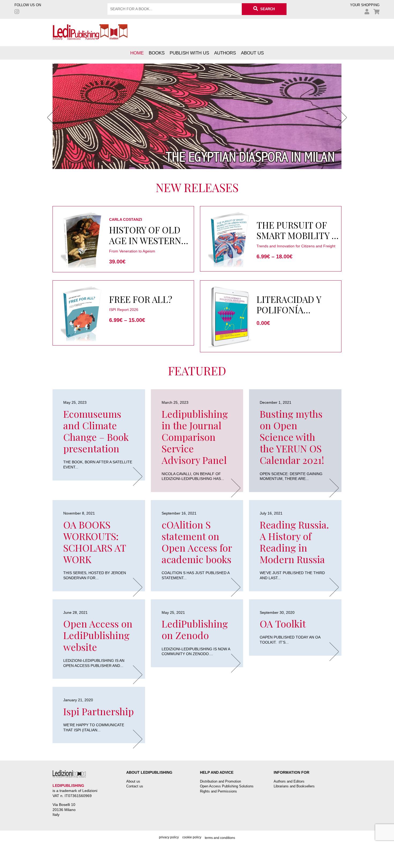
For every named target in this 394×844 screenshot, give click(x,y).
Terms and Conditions (220, 838)
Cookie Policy (191, 837)
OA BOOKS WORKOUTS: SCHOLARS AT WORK (94, 542)
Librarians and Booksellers (294, 786)
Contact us (134, 786)
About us (252, 53)
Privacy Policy (169, 837)
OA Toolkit (283, 623)
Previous (53, 117)
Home (137, 53)
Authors (225, 53)
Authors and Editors (289, 781)
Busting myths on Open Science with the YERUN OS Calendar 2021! (292, 437)
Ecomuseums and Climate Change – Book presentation (96, 431)
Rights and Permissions (218, 791)
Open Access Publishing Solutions (227, 786)
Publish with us (189, 53)
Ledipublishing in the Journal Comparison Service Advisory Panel (195, 437)
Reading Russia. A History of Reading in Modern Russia (294, 542)
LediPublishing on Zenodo (195, 629)
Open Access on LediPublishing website (97, 635)
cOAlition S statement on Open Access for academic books (197, 542)
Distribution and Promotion (220, 781)
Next (341, 117)
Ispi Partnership (98, 711)
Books (157, 53)
